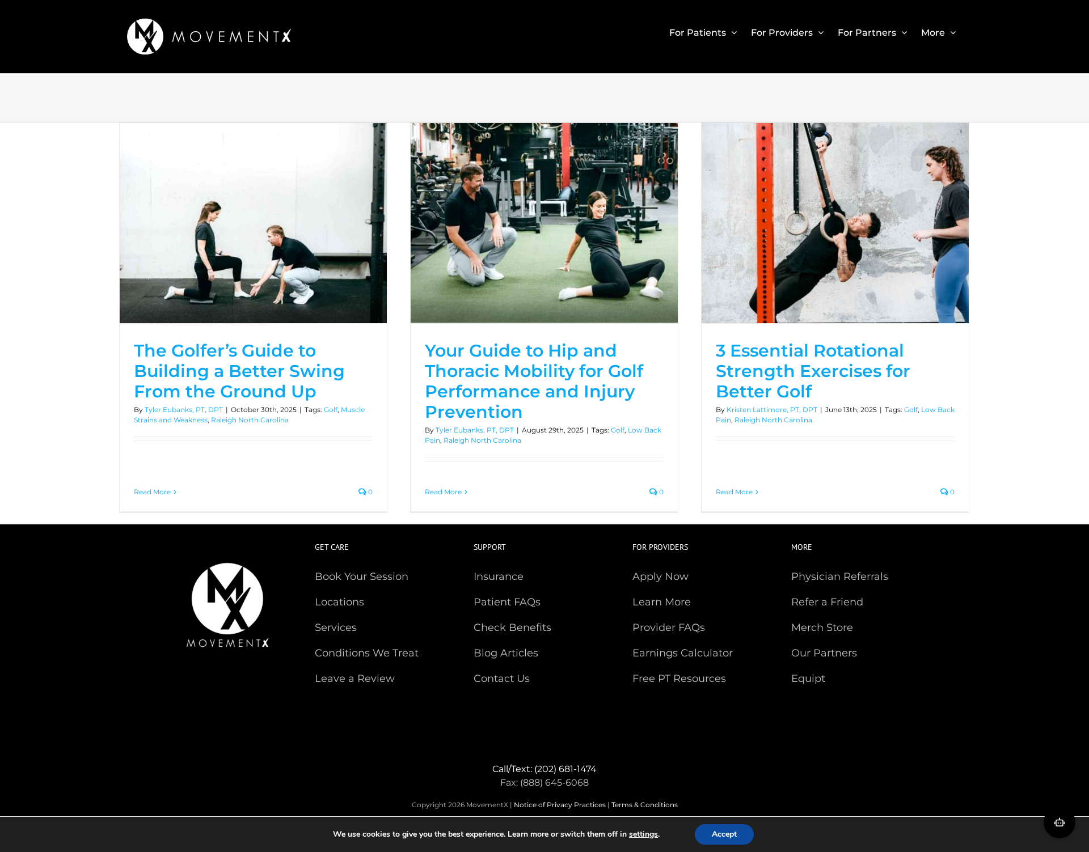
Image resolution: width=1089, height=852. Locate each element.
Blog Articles (506, 653)
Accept (724, 834)
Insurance (499, 576)
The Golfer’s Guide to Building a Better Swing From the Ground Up (239, 371)
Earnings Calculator (682, 653)
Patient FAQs (507, 602)
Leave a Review (355, 678)
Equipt (808, 678)
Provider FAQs (668, 627)
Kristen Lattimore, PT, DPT (772, 409)
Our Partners (824, 653)
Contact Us (502, 678)
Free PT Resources (679, 678)
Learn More (661, 602)
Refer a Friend (827, 602)
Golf (330, 409)
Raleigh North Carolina (250, 420)
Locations (339, 602)
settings (643, 834)
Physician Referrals (839, 576)
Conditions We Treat (367, 653)
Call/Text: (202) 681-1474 (544, 769)
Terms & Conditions (644, 804)
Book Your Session (361, 576)
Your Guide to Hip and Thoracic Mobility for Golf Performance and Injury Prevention (534, 381)
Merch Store (822, 627)
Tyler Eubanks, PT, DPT (184, 409)
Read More (152, 492)
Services (336, 627)
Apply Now (660, 576)
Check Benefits (512, 627)
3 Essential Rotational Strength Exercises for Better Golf (813, 371)
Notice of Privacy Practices (560, 804)
